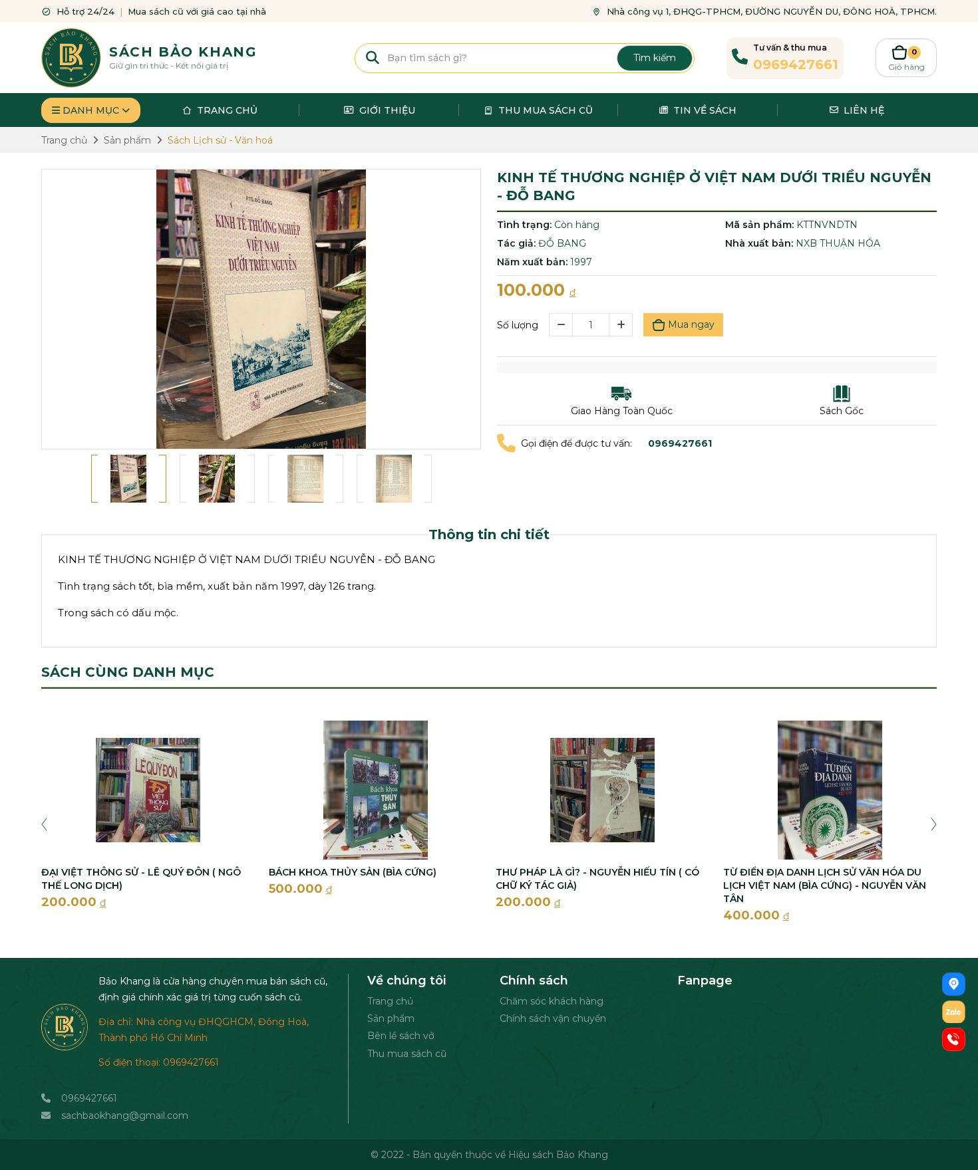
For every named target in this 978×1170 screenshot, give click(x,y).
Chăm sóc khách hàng (551, 1001)
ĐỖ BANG (562, 243)
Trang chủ (390, 1001)
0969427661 (89, 1098)
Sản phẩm (390, 1018)
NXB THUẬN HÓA (838, 243)
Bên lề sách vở (400, 1036)
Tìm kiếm (654, 58)
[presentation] (44, 823)
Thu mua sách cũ (406, 1054)
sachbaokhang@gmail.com (124, 1115)
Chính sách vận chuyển (553, 1018)
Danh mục (91, 110)
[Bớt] (560, 324)
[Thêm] (621, 324)
